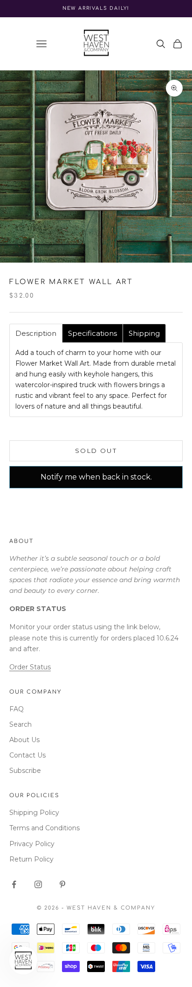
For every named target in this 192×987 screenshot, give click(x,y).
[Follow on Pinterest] (62, 884)
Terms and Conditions (44, 828)
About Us (24, 740)
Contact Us (27, 755)
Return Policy (31, 859)
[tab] (35, 333)
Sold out (96, 450)
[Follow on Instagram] (38, 884)
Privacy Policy (32, 844)
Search (20, 724)
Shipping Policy (34, 812)
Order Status (30, 667)
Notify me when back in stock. (96, 477)
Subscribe (25, 770)
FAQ (16, 709)
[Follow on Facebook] (14, 884)
